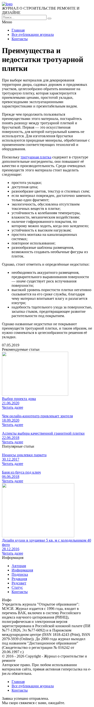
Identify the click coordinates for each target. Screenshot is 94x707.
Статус (17, 587)
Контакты (20, 39)
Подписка (20, 574)
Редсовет (19, 583)
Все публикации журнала (33, 34)
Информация (22, 570)
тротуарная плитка (35, 157)
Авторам (19, 566)
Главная (18, 30)
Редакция (19, 579)
